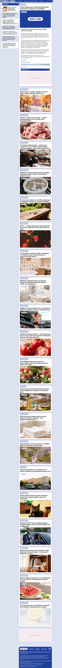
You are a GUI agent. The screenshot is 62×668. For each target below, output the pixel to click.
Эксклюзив (25, 1)
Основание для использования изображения (28, 666)
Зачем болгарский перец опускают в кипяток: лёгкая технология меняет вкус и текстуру (9, 38)
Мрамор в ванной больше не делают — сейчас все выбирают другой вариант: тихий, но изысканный (35, 294)
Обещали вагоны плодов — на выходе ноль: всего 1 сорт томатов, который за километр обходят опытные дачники (35, 347)
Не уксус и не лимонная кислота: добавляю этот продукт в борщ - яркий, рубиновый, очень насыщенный (10, 21)
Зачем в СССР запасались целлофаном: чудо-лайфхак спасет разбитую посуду (9, 27)
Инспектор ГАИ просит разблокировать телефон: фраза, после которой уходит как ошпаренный (35, 536)
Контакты (31, 649)
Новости (5, 4)
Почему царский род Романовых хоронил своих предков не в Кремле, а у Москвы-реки (35, 402)
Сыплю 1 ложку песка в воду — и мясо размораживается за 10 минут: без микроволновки (35, 130)
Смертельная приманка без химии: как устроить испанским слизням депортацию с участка (9, 33)
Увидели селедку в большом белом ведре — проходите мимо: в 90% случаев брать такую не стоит (35, 185)
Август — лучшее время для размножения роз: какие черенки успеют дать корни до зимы (35, 239)
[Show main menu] (51, 1)
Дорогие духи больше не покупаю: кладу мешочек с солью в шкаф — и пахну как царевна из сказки (35, 563)
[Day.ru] (4, 1)
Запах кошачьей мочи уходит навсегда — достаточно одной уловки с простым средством (35, 508)
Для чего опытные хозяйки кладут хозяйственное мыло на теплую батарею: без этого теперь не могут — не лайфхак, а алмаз (9, 9)
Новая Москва (19, 1)
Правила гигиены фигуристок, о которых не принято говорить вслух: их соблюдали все (35, 319)
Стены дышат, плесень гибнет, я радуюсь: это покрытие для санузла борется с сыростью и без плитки (35, 266)
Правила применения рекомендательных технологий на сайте (31, 664)
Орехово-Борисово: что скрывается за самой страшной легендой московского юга (35, 481)
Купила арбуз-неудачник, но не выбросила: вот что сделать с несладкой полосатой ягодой (35, 591)
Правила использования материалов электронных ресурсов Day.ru (32, 663)
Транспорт (41, 1)
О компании (44, 649)
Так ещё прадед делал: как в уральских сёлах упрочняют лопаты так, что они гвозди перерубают (9, 45)
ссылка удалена (26, 62)
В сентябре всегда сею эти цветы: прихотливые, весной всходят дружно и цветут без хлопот (35, 374)
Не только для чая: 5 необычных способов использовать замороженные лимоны (35, 617)
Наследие (23, 386)
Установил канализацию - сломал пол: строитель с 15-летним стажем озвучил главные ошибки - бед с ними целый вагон (35, 158)
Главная (24, 649)
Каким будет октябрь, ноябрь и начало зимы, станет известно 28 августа (35, 103)
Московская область (33, 1)
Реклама (38, 649)
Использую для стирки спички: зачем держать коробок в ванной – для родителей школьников (35, 429)
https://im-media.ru (24, 653)
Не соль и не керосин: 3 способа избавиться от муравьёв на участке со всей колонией (35, 211)
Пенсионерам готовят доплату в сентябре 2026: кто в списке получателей (35, 455)
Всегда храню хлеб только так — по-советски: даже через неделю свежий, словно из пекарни (9, 15)
